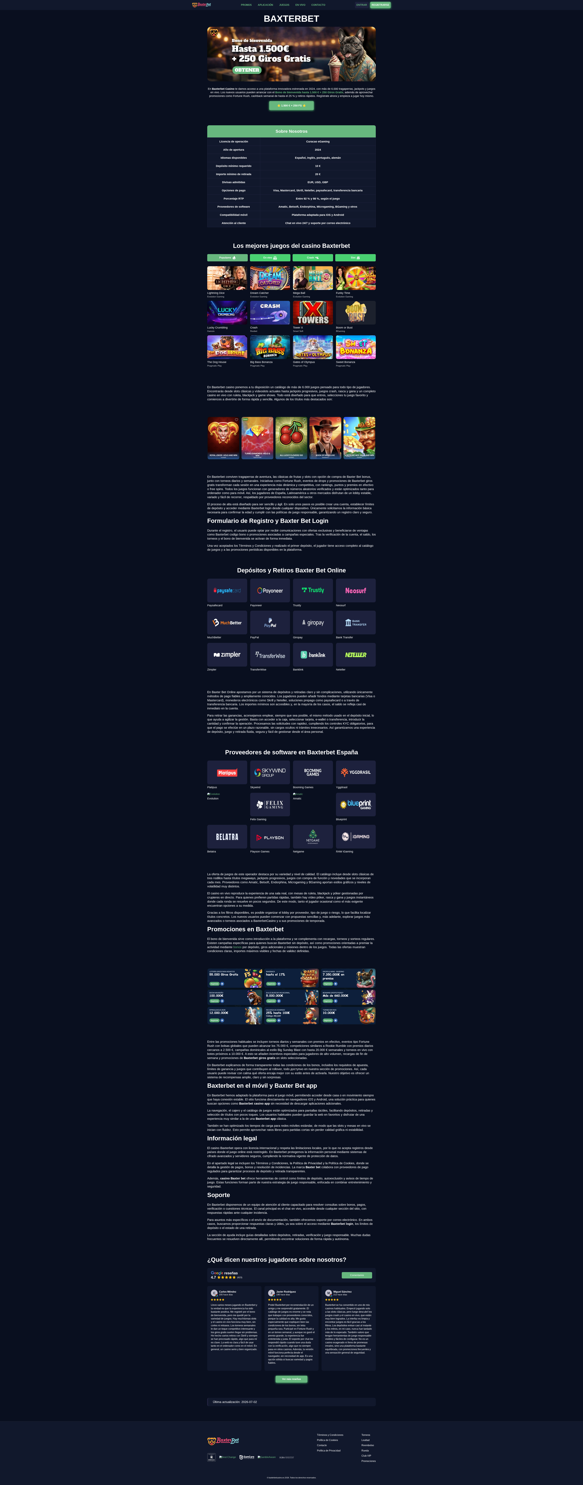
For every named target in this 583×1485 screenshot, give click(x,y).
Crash (310, 257)
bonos (237, 947)
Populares (225, 257)
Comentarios (357, 1275)
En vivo (267, 257)
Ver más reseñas (291, 1379)
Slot (353, 257)
